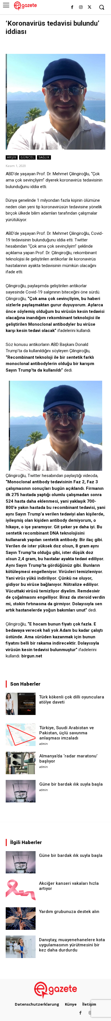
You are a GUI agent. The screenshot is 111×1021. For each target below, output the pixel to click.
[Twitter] (89, 7)
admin (43, 744)
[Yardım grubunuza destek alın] (21, 918)
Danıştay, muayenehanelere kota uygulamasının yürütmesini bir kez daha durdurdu (72, 945)
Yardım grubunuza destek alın (69, 911)
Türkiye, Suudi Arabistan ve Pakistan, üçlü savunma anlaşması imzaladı (66, 733)
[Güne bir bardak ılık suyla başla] (21, 791)
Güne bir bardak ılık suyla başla (71, 784)
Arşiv (11, 157)
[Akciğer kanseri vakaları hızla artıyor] (21, 890)
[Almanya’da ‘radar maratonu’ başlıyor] (21, 763)
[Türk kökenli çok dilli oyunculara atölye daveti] (21, 704)
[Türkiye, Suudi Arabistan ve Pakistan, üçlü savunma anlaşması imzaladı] (21, 735)
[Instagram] (80, 7)
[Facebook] (72, 7)
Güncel (27, 157)
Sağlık (44, 157)
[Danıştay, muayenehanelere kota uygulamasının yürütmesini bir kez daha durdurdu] (21, 947)
